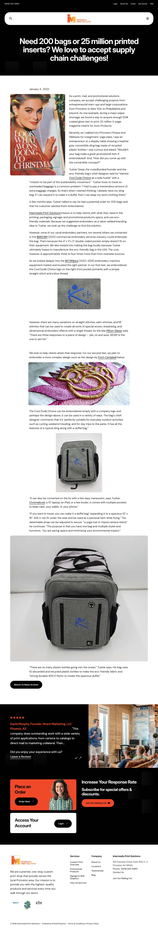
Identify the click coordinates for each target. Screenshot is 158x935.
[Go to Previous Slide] (76, 757)
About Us (95, 862)
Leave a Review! (20, 757)
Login (115, 4)
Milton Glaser (114, 331)
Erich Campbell (107, 357)
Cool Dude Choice (80, 178)
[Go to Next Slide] (80, 758)
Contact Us (118, 872)
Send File (124, 4)
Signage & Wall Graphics (77, 877)
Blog (93, 875)
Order (133, 4)
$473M (69, 261)
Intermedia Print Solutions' (45, 213)
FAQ (151, 4)
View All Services (78, 883)
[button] (10, 18)
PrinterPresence (59, 923)
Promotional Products (76, 870)
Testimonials (97, 870)
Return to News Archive (26, 684)
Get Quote (142, 4)
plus (75, 261)
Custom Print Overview (76, 863)
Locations (96, 866)
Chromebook (37, 502)
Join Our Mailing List (96, 803)
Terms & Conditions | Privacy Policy (83, 923)
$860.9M (42, 237)
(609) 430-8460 (12, 4)
